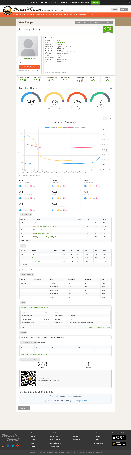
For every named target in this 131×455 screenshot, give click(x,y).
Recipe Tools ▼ (82, 22)
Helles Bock (61, 43)
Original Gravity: (23, 78)
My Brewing (61, 15)
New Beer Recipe (86, 15)
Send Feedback (59, 452)
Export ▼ (98, 22)
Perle (33, 254)
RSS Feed (72, 452)
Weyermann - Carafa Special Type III (45, 237)
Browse (49, 15)
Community (18, 15)
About (97, 440)
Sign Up (95, 2)
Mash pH (93, 78)
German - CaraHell (40, 230)
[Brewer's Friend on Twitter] (13, 446)
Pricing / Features (97, 443)
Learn (72, 15)
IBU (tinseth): (65, 78)
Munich (37, 223)
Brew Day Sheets (55, 440)
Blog (33, 440)
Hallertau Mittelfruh (37, 261)
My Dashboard (54, 446)
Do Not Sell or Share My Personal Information (89, 452)
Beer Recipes (76, 440)
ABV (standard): (51, 78)
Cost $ (107, 78)
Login (115, 9)
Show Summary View (28, 270)
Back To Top (23, 408)
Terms (67, 452)
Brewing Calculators (55, 443)
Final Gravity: (37, 78)
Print (109, 22)
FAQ (32, 446)
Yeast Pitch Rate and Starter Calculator (100, 327)
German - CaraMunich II (42, 233)
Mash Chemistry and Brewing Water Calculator (33, 354)
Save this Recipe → (30, 67)
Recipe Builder (54, 436)
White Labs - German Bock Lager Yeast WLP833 (34, 307)
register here (82, 400)
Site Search (76, 436)
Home (33, 436)
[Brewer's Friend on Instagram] (3, 446)
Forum (33, 443)
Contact (97, 436)
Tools (29, 15)
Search (39, 15)
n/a (107, 80)
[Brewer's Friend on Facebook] (8, 446)
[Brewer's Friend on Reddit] (17, 446)
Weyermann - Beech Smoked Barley (45, 226)
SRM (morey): (79, 78)
